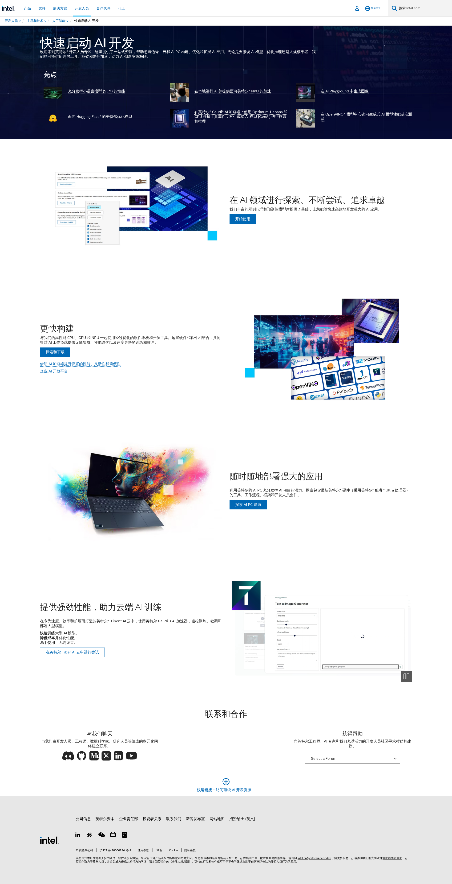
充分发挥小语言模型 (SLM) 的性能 (96, 91)
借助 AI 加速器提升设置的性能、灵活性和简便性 (80, 364)
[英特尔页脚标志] (49, 840)
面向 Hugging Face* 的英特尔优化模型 (100, 116)
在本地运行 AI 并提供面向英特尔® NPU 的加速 (232, 91)
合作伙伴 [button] (104, 8)
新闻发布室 (195, 819)
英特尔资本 (105, 819)
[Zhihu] (125, 835)
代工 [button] (121, 8)
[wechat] (101, 835)
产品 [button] (27, 8)
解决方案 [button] (60, 8)
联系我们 (173, 819)
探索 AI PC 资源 (248, 504)
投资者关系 (152, 819)
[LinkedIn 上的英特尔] (78, 835)
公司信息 (83, 819)
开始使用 (242, 219)
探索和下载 (55, 352)
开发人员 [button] (82, 8)
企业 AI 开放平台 (54, 371)
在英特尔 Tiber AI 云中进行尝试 (72, 652)
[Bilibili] (113, 835)
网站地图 (217, 819)
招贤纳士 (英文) (242, 819)
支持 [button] (42, 8)
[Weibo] (90, 835)
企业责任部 (128, 819)
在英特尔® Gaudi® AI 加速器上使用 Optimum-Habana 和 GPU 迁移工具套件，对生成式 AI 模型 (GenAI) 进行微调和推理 (240, 117)
